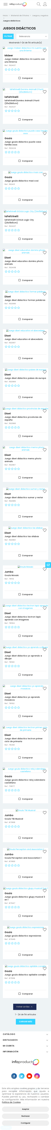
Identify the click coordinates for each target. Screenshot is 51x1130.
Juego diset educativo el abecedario (24, 339)
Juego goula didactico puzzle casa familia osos (23, 143)
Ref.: (7, 65)
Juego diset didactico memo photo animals (23, 460)
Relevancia (24, 36)
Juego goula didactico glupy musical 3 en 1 (25, 898)
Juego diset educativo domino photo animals (24, 262)
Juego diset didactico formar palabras (25, 300)
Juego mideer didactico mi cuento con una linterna (25, 60)
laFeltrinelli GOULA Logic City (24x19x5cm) (19, 221)
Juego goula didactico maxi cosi (21, 180)
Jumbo (9, 571)
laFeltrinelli (11, 97)
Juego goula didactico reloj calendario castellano (25, 781)
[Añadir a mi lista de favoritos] (44, 51)
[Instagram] (37, 1076)
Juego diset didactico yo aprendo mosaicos (22, 698)
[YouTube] (29, 1076)
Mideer (9, 55)
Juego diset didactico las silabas (22, 536)
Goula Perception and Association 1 (23, 857)
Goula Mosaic (12, 575)
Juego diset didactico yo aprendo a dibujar (23, 657)
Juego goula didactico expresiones (23, 935)
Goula (8, 138)
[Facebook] (14, 1076)
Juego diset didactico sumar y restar (24, 497)
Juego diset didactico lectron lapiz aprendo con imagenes (23, 618)
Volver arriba (24, 1007)
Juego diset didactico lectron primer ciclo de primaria (24, 740)
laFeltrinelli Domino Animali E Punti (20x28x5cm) (22, 102)
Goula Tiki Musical (14, 818)
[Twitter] (22, 1076)
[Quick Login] (45, 4)
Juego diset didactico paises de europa (25, 378)
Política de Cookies (11, 1102)
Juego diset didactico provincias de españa (23, 418)
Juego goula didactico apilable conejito (25, 974)
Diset (8, 257)
